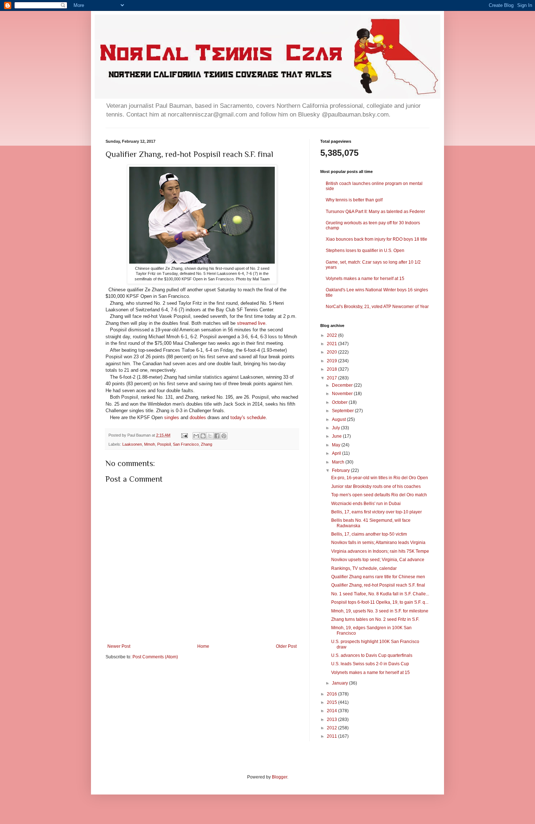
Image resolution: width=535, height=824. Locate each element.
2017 (332, 378)
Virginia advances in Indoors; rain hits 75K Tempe (380, 551)
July (336, 427)
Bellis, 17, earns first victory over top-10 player (376, 511)
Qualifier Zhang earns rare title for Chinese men (378, 576)
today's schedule (248, 417)
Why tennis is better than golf (354, 199)
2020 (332, 352)
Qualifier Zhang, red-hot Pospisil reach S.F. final (378, 585)
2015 (332, 702)
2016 (332, 694)
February (341, 470)
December (343, 385)
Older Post (286, 646)
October (340, 402)
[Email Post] (184, 435)
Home (203, 646)
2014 (332, 710)
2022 (332, 335)
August (339, 419)
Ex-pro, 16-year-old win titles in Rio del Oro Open (379, 477)
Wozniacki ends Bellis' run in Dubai (366, 503)
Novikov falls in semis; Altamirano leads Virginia (378, 542)
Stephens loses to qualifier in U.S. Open (365, 250)
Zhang (206, 444)
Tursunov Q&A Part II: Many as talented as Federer (375, 211)
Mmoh (149, 444)
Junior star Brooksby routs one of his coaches (376, 486)
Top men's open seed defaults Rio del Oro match (379, 494)
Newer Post (118, 646)
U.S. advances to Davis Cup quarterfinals (371, 655)
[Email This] (196, 435)
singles (171, 417)
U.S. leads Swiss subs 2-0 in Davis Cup (370, 663)
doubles (198, 417)
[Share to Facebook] (217, 435)
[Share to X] (210, 435)
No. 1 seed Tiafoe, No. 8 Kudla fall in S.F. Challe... (380, 593)
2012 (332, 727)
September (343, 410)
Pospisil (164, 444)
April (337, 453)
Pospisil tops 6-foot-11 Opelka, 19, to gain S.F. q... (379, 602)
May (336, 445)
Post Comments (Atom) (155, 656)
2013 (332, 719)
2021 (332, 343)
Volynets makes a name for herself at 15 (365, 278)
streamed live (251, 323)
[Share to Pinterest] (223, 435)
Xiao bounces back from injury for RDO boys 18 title (376, 239)
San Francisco (186, 444)
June (337, 436)
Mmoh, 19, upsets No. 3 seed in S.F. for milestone (379, 611)
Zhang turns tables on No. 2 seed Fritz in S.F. (375, 619)
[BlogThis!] (203, 435)
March (338, 462)
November (343, 393)
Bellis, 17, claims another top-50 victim (369, 534)
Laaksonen (132, 444)
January (340, 683)
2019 (332, 360)
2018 (332, 369)
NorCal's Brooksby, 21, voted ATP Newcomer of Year (377, 306)
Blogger (279, 777)
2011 (332, 736)
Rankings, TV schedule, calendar (364, 568)
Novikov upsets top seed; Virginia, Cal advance (377, 559)
